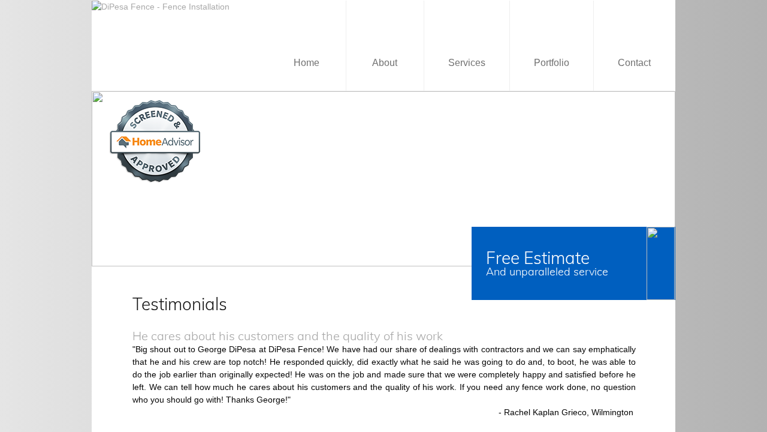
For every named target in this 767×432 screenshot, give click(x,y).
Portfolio (551, 63)
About (384, 63)
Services (466, 63)
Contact (634, 63)
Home (306, 63)
